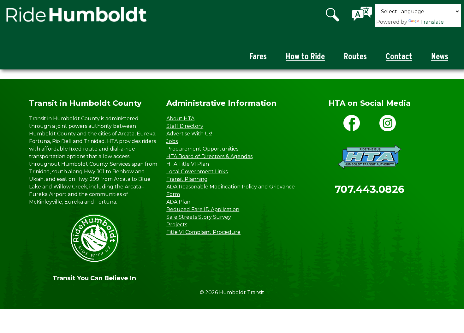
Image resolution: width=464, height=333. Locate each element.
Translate (432, 22)
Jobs (172, 141)
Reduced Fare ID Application (202, 209)
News (439, 56)
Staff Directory (184, 126)
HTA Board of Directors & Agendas (209, 156)
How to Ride (305, 56)
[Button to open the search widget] (333, 15)
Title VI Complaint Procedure (203, 232)
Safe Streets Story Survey (198, 217)
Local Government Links (197, 172)
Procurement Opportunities (202, 149)
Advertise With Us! (189, 134)
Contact (399, 56)
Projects (176, 225)
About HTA (180, 119)
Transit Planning (187, 179)
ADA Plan (178, 202)
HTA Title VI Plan (187, 164)
